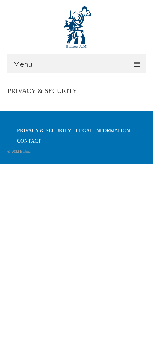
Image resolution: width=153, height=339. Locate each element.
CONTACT (29, 141)
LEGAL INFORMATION (103, 130)
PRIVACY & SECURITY (44, 130)
